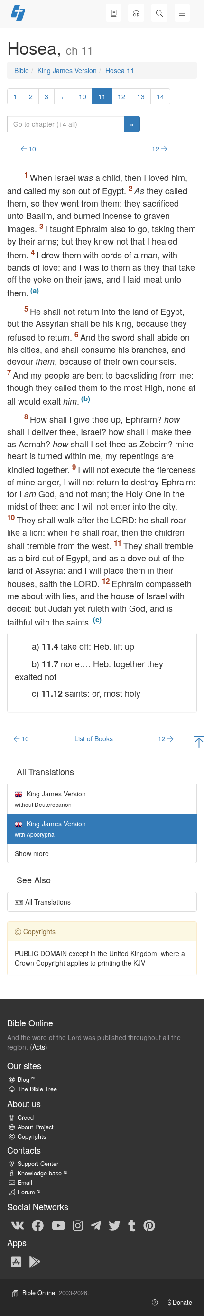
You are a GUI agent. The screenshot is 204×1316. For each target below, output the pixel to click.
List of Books (93, 738)
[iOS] (16, 1260)
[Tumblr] (132, 1224)
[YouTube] (58, 1224)
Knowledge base (42, 1173)
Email (25, 1182)
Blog (26, 1079)
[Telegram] (96, 1224)
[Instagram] (78, 1224)
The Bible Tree (37, 1089)
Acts (38, 1046)
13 (141, 96)
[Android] (35, 1260)
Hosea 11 (119, 70)
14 (160, 96)
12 (121, 96)
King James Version (67, 70)
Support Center (38, 1163)
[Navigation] (182, 13)
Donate (181, 1302)
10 (82, 96)
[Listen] (136, 13)
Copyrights (32, 1136)
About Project (36, 1127)
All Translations (47, 902)
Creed (26, 1117)
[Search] (159, 13)
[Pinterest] (149, 1224)
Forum (29, 1192)
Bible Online (38, 1292)
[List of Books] (113, 13)
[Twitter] (115, 1224)
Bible (21, 70)
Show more (32, 853)
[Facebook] (38, 1224)
